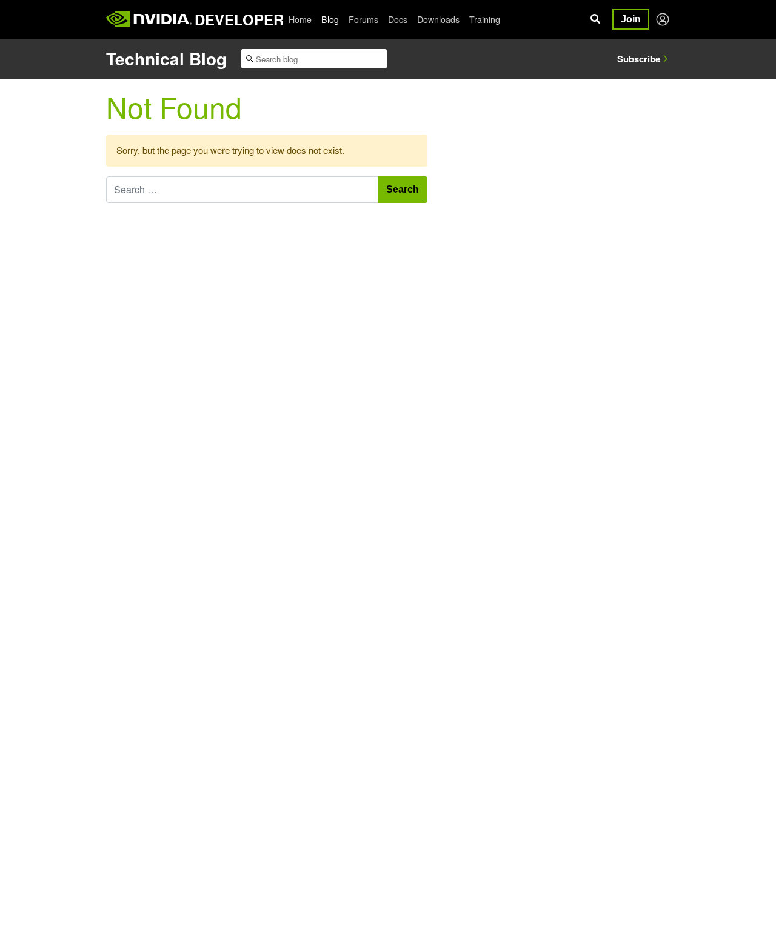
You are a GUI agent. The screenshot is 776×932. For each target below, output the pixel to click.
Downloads (438, 19)
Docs (397, 19)
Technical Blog (166, 58)
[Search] (595, 19)
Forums (363, 19)
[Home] (149, 19)
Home (300, 19)
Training (484, 19)
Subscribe (638, 58)
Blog (330, 19)
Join (631, 19)
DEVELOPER (239, 19)
